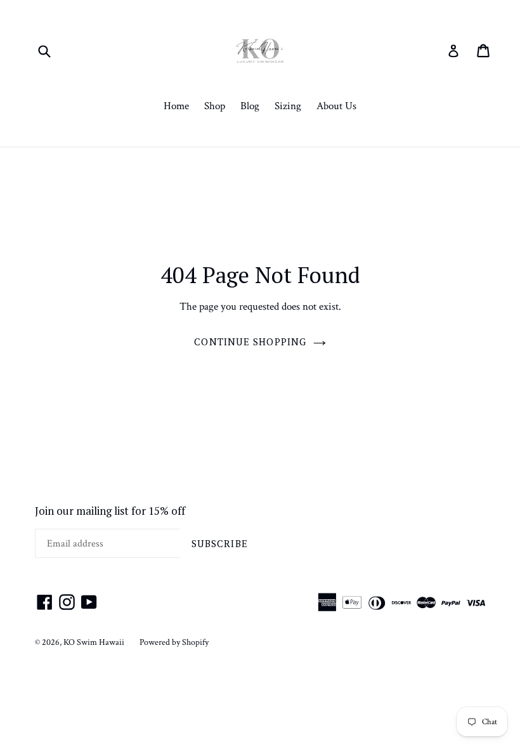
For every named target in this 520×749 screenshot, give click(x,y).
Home (176, 106)
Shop (214, 106)
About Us (336, 106)
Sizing (288, 106)
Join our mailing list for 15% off (110, 511)
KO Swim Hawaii (93, 642)
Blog (249, 106)
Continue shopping (250, 341)
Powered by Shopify (174, 642)
